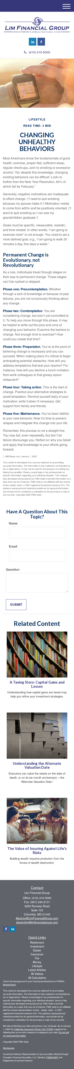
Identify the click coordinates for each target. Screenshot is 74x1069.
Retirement (37, 942)
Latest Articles (37, 970)
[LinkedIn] (32, 42)
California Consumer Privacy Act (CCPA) (33, 1029)
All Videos (37, 974)
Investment (37, 946)
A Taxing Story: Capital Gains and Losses (37, 684)
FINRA (49, 1057)
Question (13, 569)
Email (13, 546)
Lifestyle (37, 966)
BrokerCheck (9, 984)
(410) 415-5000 (39, 52)
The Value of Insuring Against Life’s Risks (37, 850)
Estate (37, 950)
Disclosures (8, 1047)
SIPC (55, 1057)
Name (13, 523)
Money (37, 962)
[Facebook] (41, 42)
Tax (37, 958)
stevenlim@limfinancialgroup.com (37, 922)
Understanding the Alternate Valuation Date (37, 765)
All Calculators (37, 978)
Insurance (37, 954)
